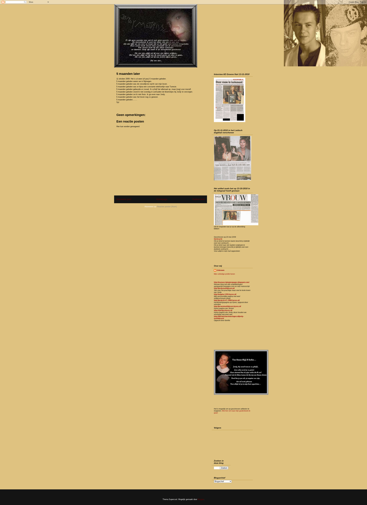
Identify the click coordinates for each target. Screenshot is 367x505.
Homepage (161, 199)
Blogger (201, 499)
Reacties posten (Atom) (167, 206)
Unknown (220, 270)
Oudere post (198, 199)
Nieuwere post (123, 199)
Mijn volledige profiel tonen (224, 274)
